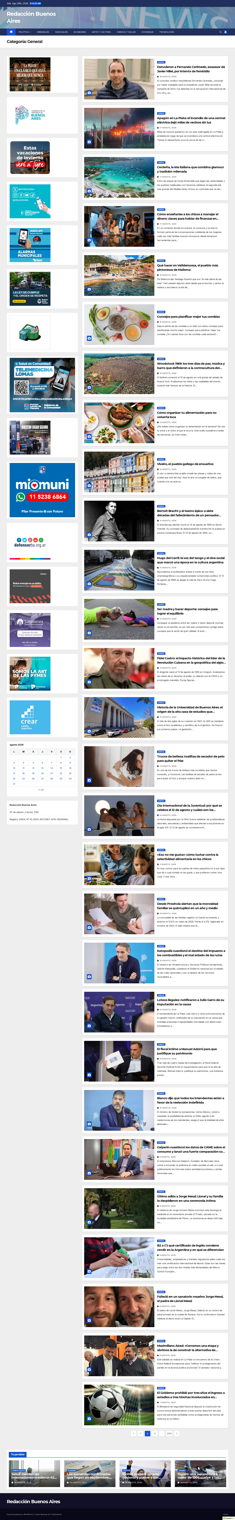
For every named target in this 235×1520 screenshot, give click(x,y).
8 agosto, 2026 (168, 1306)
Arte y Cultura (101, 32)
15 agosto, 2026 (168, 373)
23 (70, 773)
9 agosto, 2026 (168, 1157)
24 (14, 778)
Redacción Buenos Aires (33, 1501)
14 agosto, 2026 (168, 469)
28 (51, 778)
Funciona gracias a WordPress (20, 1514)
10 (14, 768)
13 (42, 768)
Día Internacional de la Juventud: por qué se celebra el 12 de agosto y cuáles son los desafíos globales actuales (189, 810)
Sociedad (147, 32)
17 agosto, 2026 (168, 128)
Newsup (44, 1514)
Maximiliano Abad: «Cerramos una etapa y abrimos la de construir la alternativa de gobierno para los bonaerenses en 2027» (187, 1350)
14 (51, 768)
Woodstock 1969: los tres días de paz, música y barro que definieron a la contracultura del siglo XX (191, 368)
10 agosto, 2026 (168, 913)
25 (23, 778)
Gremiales (43, 32)
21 (52, 773)
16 (70, 768)
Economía (80, 32)
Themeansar (56, 1514)
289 (169, 1433)
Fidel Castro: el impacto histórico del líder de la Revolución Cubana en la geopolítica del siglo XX (191, 662)
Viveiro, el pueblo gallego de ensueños (185, 464)
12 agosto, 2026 (168, 717)
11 (23, 768)
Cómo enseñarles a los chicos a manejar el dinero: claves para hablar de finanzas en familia (187, 218)
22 (61, 773)
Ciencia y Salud (126, 32)
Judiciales (61, 32)
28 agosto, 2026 (22, 1482)
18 (23, 773)
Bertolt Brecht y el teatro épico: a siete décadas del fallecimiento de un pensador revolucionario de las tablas (188, 515)
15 (61, 768)
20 (42, 773)
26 (33, 778)
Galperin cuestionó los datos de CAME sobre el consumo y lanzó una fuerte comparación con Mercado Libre (191, 1151)
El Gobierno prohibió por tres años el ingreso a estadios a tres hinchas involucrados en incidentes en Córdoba (191, 1397)
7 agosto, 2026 (168, 1402)
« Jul (41, 789)
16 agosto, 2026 (168, 275)
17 (14, 773)
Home (225, 1514)
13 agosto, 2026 (168, 568)
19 (33, 773)
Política (24, 32)
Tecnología (166, 32)
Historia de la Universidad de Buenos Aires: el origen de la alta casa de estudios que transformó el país (189, 712)
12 (33, 768)
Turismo (181, 1470)
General (161, 62)
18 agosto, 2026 (168, 77)
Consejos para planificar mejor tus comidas (188, 317)
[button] (220, 32)
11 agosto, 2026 (168, 864)
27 (42, 778)
